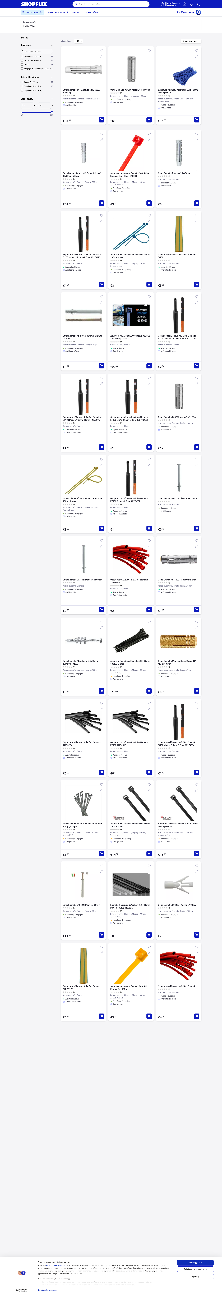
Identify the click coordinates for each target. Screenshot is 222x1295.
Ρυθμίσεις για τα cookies (194, 1269)
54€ (51, 115)
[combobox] (111, 4)
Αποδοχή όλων (195, 1263)
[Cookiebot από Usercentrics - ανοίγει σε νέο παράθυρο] (22, 1290)
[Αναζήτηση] (76, 4)
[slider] (22, 112)
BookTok (75, 12)
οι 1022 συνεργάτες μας (56, 1265)
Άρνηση (195, 1277)
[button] (199, 4)
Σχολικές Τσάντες (91, 12)
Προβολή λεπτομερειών (47, 1290)
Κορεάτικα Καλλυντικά (58, 12)
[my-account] (185, 4)
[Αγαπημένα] (191, 4)
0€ (22, 115)
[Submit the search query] (23, 51)
